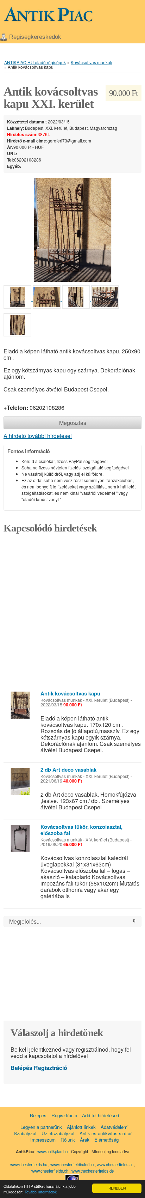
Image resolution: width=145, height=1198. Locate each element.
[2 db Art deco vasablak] (20, 781)
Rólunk (68, 1139)
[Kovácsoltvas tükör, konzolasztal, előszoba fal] (20, 838)
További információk (41, 1191)
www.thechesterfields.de (92, 1171)
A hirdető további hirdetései (38, 436)
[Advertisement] (72, 614)
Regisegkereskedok (35, 37)
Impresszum (43, 1139)
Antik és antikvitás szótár (106, 1133)
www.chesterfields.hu (28, 1164)
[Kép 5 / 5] (17, 326)
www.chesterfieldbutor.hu (72, 1164)
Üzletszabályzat (58, 1133)
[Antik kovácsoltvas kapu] (20, 705)
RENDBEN (117, 1188)
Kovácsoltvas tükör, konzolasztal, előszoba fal (81, 830)
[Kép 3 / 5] (76, 298)
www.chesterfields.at (115, 1164)
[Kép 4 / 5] (105, 298)
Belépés (21, 1068)
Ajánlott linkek (81, 1127)
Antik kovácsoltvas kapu (70, 693)
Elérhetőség (106, 1139)
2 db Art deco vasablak (68, 769)
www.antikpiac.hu (52, 1151)
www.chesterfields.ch (50, 1171)
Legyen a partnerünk (41, 1127)
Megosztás (72, 423)
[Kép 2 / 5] (47, 298)
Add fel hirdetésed (100, 1115)
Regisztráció (50, 1068)
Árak (84, 1139)
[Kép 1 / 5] (72, 229)
